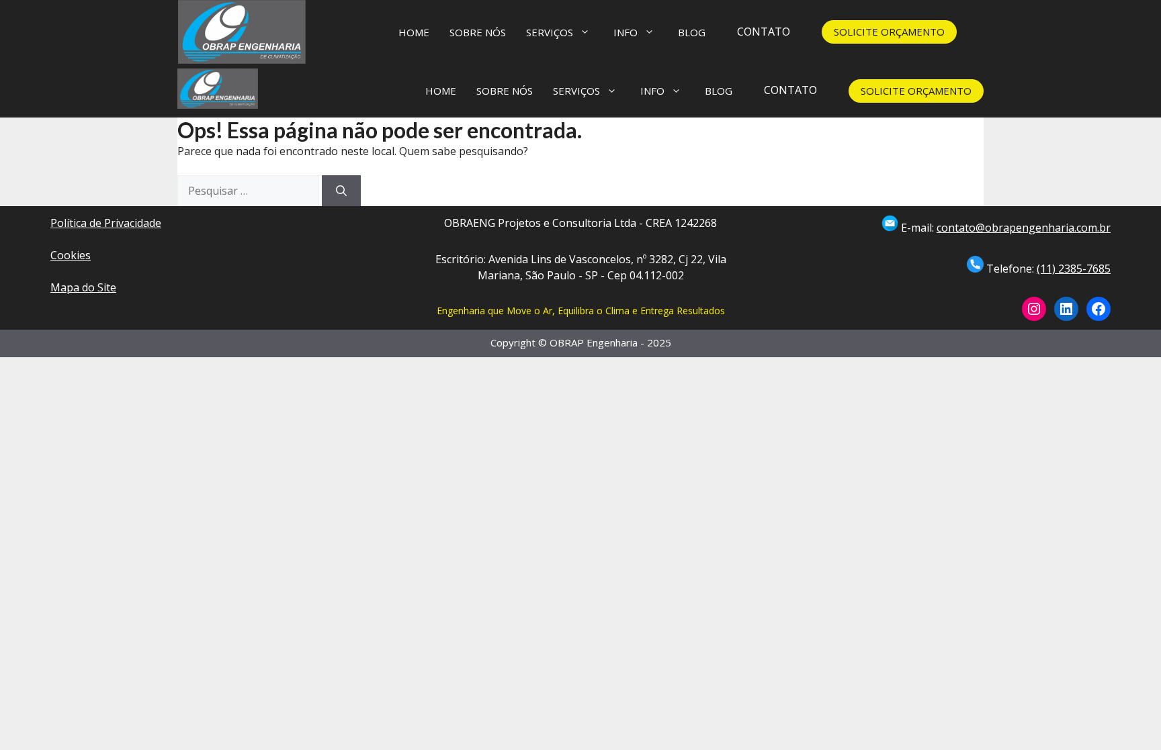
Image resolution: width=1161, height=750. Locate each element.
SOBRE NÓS (477, 32)
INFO (625, 32)
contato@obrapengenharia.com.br (1024, 227)
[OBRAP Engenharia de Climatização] (217, 90)
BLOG (691, 32)
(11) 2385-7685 (1074, 268)
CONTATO (763, 31)
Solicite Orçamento (889, 31)
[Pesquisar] (341, 190)
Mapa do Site (83, 287)
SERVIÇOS (549, 32)
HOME (413, 32)
